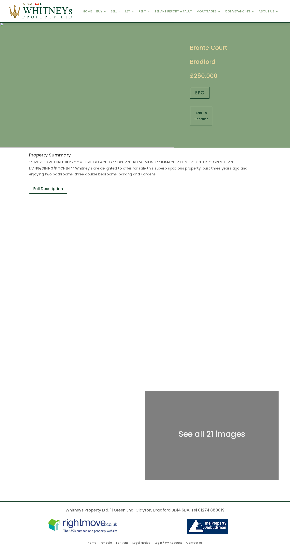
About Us (266, 12)
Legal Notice (141, 543)
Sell (114, 12)
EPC (199, 92)
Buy (99, 12)
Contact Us (194, 543)
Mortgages (206, 12)
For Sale (106, 543)
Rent (142, 12)
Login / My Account (168, 543)
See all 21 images (212, 434)
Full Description (48, 188)
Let (127, 12)
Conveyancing (237, 12)
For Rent (122, 543)
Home (87, 12)
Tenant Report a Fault (173, 12)
